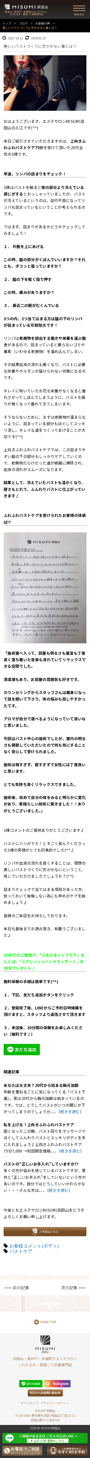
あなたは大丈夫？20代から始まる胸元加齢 (41, 1085)
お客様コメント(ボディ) (34, 1246)
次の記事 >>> (73, 1287)
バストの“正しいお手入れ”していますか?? (41, 1164)
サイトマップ (29, 1403)
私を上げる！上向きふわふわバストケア (39, 1124)
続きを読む (70, 1111)
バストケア (21, 1251)
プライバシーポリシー (55, 1403)
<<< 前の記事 (17, 1287)
